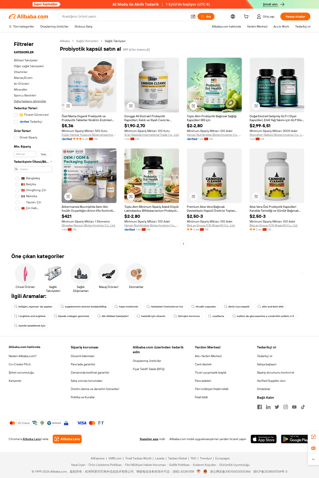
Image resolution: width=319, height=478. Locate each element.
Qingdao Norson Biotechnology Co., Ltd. (88, 225)
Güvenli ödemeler (83, 356)
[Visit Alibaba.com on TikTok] (303, 407)
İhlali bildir (201, 397)
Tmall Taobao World (138, 458)
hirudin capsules (206, 306)
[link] (313, 436)
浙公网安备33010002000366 (230, 471)
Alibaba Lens (32, 439)
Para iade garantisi (83, 364)
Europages (222, 458)
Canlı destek (203, 364)
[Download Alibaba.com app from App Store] (264, 439)
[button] (193, 16)
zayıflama (218, 316)
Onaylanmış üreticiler (147, 361)
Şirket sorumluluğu (21, 372)
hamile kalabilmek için (31, 325)
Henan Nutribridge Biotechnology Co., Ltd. (214, 135)
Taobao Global (177, 458)
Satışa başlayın (266, 364)
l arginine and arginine (32, 316)
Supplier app (149, 439)
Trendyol (206, 458)
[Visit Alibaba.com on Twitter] (277, 407)
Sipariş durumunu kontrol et (275, 372)
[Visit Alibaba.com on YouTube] (294, 407)
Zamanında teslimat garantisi (90, 372)
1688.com (115, 458)
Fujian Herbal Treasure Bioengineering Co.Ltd (89, 135)
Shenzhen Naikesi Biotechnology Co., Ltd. (277, 135)
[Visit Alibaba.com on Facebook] (259, 407)
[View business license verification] (199, 471)
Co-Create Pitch (20, 364)
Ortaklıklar (263, 389)
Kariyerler (15, 380)
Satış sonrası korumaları (86, 380)
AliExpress (98, 458)
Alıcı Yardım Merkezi (208, 356)
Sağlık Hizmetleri (87, 41)
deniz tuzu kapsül (238, 306)
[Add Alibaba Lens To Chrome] (67, 439)
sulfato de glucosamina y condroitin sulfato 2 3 (265, 316)
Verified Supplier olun (271, 380)
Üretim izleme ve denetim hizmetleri (95, 389)
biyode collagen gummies (73, 316)
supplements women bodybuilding (85, 306)
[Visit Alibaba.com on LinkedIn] (268, 407)
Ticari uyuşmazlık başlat (210, 372)
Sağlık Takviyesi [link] (115, 41)
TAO (193, 458)
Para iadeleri (203, 380)
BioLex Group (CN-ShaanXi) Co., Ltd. (211, 225)
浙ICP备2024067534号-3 (270, 471)
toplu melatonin (128, 306)
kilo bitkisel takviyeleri (115, 316)
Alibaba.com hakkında (24, 347)
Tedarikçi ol (264, 356)
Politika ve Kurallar (83, 397)
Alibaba (65, 41)
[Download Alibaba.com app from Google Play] (295, 439)
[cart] (247, 17)
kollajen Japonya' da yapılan (35, 306)
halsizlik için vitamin (153, 316)
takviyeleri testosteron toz (167, 306)
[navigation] (33, 142)
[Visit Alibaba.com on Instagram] (285, 407)
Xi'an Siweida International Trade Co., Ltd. (151, 135)
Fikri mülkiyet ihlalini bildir (212, 389)
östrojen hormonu (189, 316)
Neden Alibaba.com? (22, 356)
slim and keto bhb (272, 306)
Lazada (159, 458)
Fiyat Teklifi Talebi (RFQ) (148, 369)
